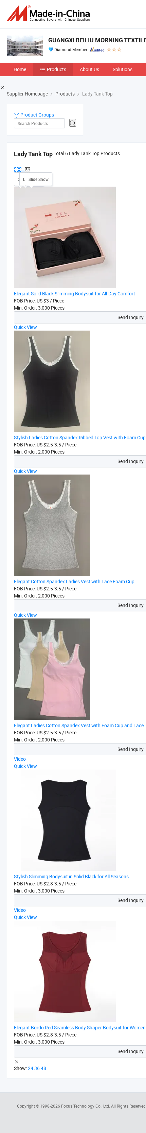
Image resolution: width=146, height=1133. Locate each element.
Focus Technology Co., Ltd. (86, 1106)
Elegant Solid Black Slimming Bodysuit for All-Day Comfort (74, 293)
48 (43, 1068)
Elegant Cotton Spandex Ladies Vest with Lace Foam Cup (74, 581)
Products (56, 69)
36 (37, 1068)
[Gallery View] (16, 169)
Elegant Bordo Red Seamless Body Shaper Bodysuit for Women (80, 1027)
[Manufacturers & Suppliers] (49, 13)
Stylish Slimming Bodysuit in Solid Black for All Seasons (71, 876)
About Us (89, 69)
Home (20, 69)
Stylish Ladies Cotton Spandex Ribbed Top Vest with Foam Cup (80, 437)
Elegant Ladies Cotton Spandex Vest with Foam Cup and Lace (79, 725)
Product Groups (36, 114)
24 (30, 1068)
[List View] (22, 169)
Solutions (122, 69)
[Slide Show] (27, 169)
